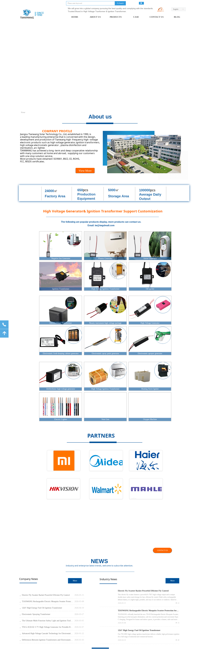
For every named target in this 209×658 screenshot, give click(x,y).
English (175, 9)
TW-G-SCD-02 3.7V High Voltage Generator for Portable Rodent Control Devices (47, 627)
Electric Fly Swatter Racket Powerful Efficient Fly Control (143, 591)
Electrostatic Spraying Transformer (36, 614)
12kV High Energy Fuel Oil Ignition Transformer (139, 630)
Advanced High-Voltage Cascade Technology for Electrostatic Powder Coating (47, 633)
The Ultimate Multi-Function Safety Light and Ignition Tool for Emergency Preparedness (47, 621)
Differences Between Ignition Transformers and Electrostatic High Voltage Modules (47, 640)
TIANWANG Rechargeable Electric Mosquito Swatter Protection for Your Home (147, 610)
